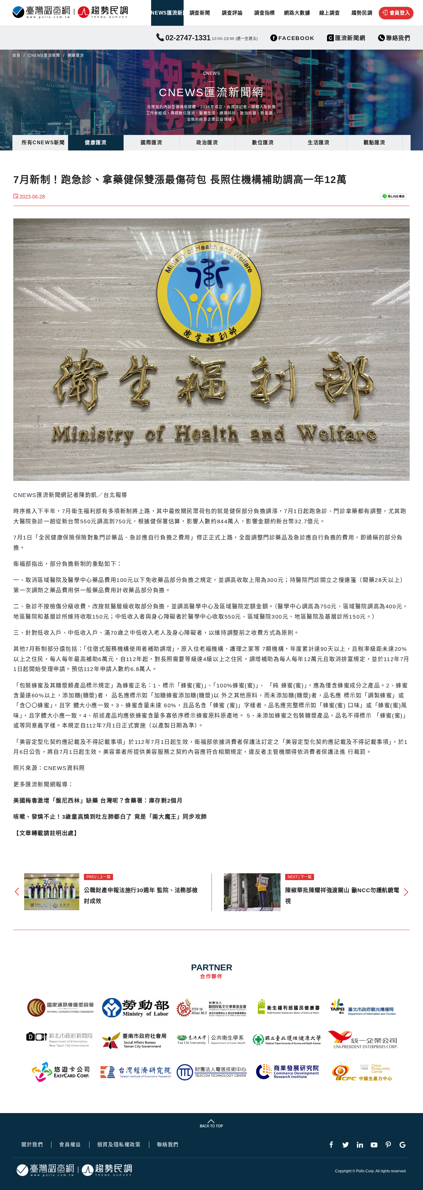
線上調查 (329, 13)
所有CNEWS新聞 (43, 142)
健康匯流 (96, 142)
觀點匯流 (374, 142)
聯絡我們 (168, 1144)
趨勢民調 (361, 13)
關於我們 (32, 1144)
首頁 (16, 55)
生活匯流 (318, 142)
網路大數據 (297, 13)
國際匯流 (151, 142)
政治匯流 (207, 142)
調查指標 (264, 13)
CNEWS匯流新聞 (167, 13)
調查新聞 (200, 13)
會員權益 (70, 1144)
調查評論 (232, 13)
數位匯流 (263, 142)
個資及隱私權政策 (119, 1144)
